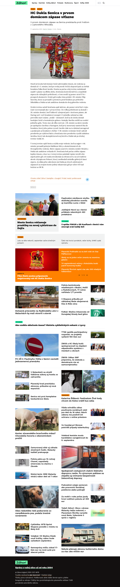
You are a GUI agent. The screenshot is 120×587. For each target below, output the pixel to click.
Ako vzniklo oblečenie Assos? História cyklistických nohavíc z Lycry (50, 325)
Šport (76, 3)
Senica (33, 187)
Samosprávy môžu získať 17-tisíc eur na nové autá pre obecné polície (44, 549)
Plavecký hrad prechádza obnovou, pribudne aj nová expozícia (43, 386)
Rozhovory (69, 3)
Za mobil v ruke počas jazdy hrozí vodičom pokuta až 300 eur (75, 499)
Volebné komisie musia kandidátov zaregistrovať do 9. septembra (74, 437)
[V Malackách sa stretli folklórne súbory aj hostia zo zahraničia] (22, 374)
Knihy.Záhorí (51, 3)
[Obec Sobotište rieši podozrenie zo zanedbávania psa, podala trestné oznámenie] (37, 497)
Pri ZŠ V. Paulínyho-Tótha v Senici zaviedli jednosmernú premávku (37, 360)
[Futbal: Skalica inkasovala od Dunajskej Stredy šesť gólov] (98, 313)
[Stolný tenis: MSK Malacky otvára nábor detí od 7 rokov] (22, 475)
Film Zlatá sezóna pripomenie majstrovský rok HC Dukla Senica (34, 277)
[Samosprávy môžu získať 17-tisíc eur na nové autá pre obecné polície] (22, 550)
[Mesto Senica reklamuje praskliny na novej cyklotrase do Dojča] (37, 204)
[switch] (99, 3)
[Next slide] (87, 275)
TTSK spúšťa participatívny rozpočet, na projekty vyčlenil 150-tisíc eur (74, 334)
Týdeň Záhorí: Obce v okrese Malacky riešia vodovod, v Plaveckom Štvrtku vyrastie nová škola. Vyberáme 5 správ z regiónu (74, 513)
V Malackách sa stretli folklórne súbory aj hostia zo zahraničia (44, 374)
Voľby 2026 (84, 3)
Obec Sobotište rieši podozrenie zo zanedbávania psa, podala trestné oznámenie (33, 513)
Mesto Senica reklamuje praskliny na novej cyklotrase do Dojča (36, 225)
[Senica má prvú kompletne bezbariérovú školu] (22, 397)
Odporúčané (22, 219)
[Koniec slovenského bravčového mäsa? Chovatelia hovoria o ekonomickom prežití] (37, 419)
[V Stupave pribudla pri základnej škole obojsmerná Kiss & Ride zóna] (98, 301)
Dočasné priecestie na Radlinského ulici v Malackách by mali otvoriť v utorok (36, 312)
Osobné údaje (47, 575)
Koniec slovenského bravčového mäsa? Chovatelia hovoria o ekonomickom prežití (35, 436)
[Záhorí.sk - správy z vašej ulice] (21, 3)
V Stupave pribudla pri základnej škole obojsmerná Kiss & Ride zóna (74, 301)
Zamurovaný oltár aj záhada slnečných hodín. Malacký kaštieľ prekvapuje (44, 449)
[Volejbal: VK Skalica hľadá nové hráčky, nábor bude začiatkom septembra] (22, 538)
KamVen (42, 3)
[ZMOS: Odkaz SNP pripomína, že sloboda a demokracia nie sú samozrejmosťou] (98, 361)
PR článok (65, 221)
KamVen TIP (20, 273)
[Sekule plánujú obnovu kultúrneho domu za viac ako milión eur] (83, 535)
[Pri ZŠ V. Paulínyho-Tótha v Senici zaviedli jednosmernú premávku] (37, 345)
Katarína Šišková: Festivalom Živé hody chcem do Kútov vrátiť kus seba (81, 399)
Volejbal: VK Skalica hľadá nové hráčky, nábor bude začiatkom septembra (43, 538)
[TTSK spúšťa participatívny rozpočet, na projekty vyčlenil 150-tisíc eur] (98, 334)
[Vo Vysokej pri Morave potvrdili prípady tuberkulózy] (98, 426)
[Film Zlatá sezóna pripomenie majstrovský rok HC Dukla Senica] (37, 259)
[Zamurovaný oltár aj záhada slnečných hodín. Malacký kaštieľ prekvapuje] (22, 450)
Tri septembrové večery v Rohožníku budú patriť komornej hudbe (79, 264)
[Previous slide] (79, 275)
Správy (34, 3)
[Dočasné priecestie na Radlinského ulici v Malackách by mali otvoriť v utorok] (37, 297)
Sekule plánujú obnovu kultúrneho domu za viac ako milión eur (82, 550)
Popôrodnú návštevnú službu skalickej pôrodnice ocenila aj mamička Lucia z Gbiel (75, 200)
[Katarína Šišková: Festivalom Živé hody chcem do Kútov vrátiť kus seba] (83, 381)
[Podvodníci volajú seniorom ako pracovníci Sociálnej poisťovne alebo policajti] (98, 487)
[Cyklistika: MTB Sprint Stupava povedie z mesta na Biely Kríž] (22, 526)
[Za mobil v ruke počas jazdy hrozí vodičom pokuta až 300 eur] (98, 499)
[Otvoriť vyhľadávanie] (104, 3)
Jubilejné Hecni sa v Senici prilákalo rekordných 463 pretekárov (74, 212)
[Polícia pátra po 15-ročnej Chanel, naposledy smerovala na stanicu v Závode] (22, 462)
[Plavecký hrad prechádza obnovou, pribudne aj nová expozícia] (22, 386)
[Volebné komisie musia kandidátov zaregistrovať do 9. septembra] (98, 438)
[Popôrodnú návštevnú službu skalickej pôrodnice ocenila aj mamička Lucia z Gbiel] (98, 200)
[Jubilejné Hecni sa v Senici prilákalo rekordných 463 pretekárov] (98, 212)
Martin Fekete (47, 29)
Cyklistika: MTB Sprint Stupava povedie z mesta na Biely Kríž (44, 526)
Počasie (60, 3)
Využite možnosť (27, 575)
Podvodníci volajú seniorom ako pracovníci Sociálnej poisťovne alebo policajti (74, 487)
